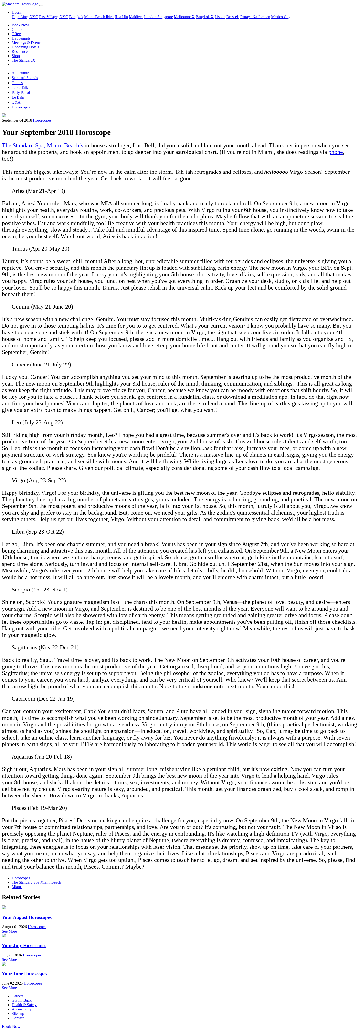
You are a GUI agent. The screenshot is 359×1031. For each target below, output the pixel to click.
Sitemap (18, 1013)
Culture (17, 29)
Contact (18, 1018)
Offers (16, 34)
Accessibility (22, 1009)
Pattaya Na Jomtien (255, 17)
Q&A (16, 102)
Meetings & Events (26, 43)
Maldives (136, 17)
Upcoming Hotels (25, 47)
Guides (17, 83)
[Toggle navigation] (41, 5)
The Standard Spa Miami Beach (36, 882)
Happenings (21, 38)
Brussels (232, 17)
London (150, 17)
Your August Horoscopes (27, 917)
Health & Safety (24, 1005)
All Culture (20, 73)
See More (9, 931)
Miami (17, 887)
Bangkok (76, 17)
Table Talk (20, 88)
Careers (17, 996)
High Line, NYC (25, 17)
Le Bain (18, 97)
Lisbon (220, 17)
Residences (20, 51)
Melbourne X (184, 17)
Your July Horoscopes (24, 945)
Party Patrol (21, 92)
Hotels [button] (17, 12)
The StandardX (23, 60)
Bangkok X (205, 17)
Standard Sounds (25, 78)
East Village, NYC (53, 17)
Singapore (165, 17)
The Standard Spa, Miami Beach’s (42, 145)
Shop (16, 56)
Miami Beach (95, 17)
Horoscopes (21, 107)
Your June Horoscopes (24, 973)
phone (335, 152)
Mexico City (280, 17)
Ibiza (110, 17)
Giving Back (22, 1000)
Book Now (20, 25)
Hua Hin (121, 17)
